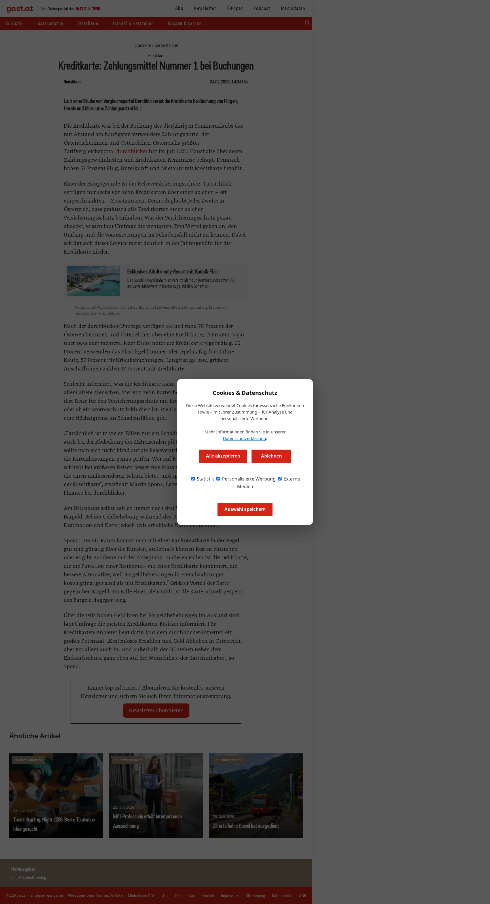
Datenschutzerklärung (244, 438)
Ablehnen (271, 456)
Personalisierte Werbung (248, 479)
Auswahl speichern (245, 509)
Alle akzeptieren (223, 456)
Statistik (205, 479)
